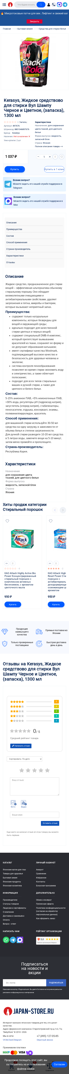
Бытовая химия (10, 878)
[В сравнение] (55, 156)
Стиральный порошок (23, 509)
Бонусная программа (46, 886)
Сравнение (41, 874)
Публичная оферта (45, 904)
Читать (23, 122)
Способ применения (16, 242)
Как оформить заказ (45, 918)
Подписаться (56, 983)
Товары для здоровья (13, 874)
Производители (10, 900)
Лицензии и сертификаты (14, 908)
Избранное (41, 878)
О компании (8, 912)
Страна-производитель (18, 249)
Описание (11, 222)
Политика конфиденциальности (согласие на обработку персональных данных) (50, 911)
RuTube (9, 1040)
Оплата (6, 920)
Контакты (40, 882)
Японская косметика (12, 886)
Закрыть (34, 21)
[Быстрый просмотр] (6, 563)
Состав (10, 236)
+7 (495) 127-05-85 (47, 1036)
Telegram (17, 1040)
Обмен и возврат (44, 900)
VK (4, 1040)
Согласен (59, 1064)
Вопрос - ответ (9, 924)
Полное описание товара (47, 146)
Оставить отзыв (50, 823)
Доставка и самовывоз (13, 916)
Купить (14, 169)
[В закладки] (61, 156)
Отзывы (10, 262)
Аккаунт (39, 870)
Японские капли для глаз (14, 870)
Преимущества (14, 229)
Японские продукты (12, 882)
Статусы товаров (11, 904)
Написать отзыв (22, 746)
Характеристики (15, 255)
